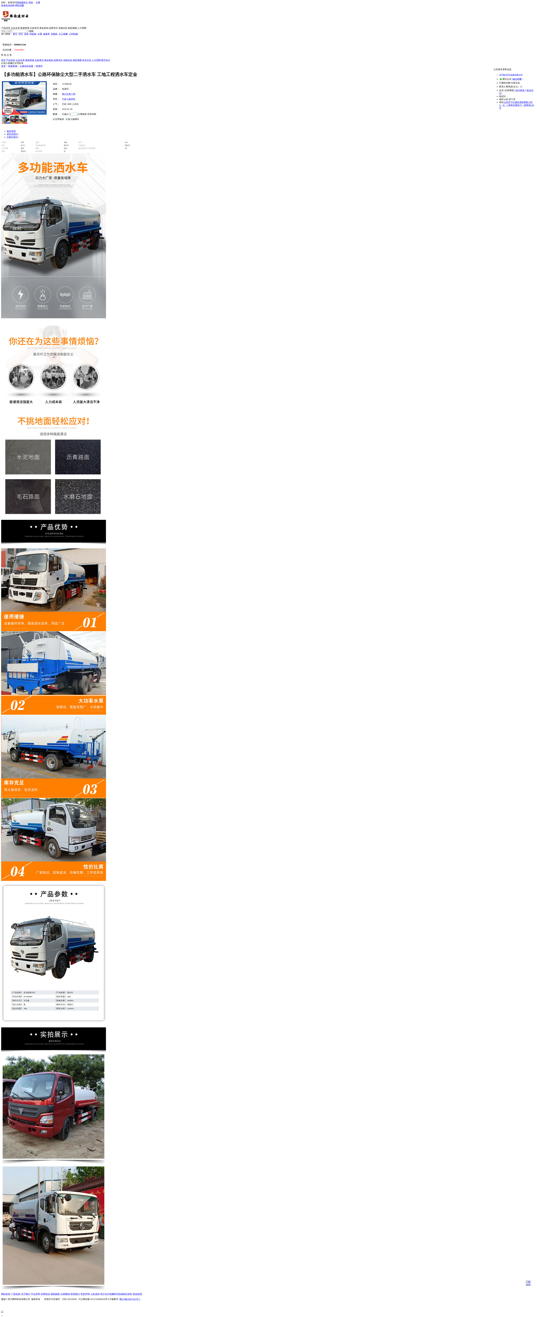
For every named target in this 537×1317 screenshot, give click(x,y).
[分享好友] (17, 63)
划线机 (54, 34)
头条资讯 (34, 28)
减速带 (46, 34)
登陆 (31, 2)
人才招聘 (81, 28)
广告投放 (15, 1294)
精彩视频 (72, 28)
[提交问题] (528, 1283)
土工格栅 (63, 34)
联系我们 (75, 1294)
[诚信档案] (517, 79)
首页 (3, 60)
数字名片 (105, 60)
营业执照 (137, 1294)
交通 (39, 34)
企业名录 (15, 28)
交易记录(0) (12, 137)
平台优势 (35, 1294)
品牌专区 (53, 28)
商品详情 (11, 131)
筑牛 (15, 34)
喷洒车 (39, 66)
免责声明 (85, 1294)
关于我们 (25, 1294)
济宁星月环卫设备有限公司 (511, 75)
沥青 (26, 34)
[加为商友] (520, 90)
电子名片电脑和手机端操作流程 (116, 1294)
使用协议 (45, 1294)
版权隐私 (55, 1294)
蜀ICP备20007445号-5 (129, 1299)
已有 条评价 (68, 99)
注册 (38, 2)
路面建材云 (22, 2)
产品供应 (5, 28)
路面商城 (24, 28)
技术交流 (86, 60)
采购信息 (62, 28)
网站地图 (19, 5)
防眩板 (33, 34)
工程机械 (73, 34)
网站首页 (5, 1294)
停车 (20, 34)
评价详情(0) (12, 134)
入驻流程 (94, 1294)
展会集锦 (43, 28)
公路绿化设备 (26, 66)
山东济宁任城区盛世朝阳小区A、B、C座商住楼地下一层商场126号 (516, 105)
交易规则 (65, 1294)
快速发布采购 (8, 5)
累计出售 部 (68, 94)
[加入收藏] (6, 63)
